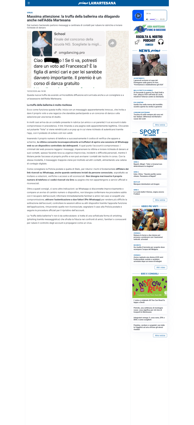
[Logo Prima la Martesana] (97, 3)
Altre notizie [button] (160, 125)
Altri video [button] (161, 267)
